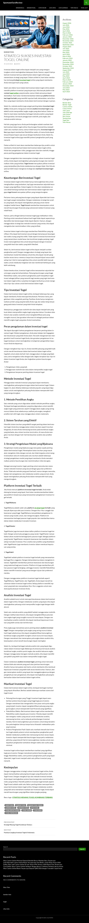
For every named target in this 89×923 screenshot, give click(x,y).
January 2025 (67, 60)
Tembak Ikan (67, 118)
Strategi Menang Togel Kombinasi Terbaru (18, 823)
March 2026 (67, 33)
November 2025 (68, 41)
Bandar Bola (20, 7)
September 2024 (68, 68)
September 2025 (68, 45)
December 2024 (68, 62)
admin (18, 64)
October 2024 (67, 66)
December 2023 (68, 86)
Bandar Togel (31, 7)
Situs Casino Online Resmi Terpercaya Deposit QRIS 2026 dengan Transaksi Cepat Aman (32, 868)
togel (5, 902)
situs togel (35, 807)
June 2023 (66, 88)
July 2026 (66, 25)
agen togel (9, 805)
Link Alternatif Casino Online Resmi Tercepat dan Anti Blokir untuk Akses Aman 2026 (32, 862)
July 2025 (66, 48)
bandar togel (20, 805)
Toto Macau (74, 7)
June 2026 (66, 27)
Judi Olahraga (63, 7)
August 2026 (67, 23)
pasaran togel (23, 807)
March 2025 (67, 56)
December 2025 (68, 39)
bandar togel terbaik (35, 805)
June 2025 (66, 50)
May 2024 (66, 76)
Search (5, 847)
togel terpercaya (11, 813)
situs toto (6, 909)
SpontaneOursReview (12, 2)
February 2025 (68, 58)
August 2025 (67, 46)
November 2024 (68, 64)
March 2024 (67, 80)
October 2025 (67, 43)
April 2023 (66, 91)
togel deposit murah (13, 810)
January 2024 (67, 84)
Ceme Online (42, 7)
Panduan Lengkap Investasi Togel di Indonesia (19, 831)
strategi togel (40, 508)
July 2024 (66, 72)
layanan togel (10, 807)
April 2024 (66, 78)
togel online (14, 93)
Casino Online (67, 106)
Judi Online (66, 114)
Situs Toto (6, 887)
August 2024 (67, 70)
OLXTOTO (50, 918)
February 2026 (68, 35)
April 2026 (66, 31)
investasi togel (24, 80)
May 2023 (66, 90)
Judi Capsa (52, 7)
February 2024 (68, 82)
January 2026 (67, 37)
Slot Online (66, 116)
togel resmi (38, 810)
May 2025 (66, 52)
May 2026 (66, 29)
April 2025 (66, 54)
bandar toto (7, 894)
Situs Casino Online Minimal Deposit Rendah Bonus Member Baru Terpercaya (29, 860)
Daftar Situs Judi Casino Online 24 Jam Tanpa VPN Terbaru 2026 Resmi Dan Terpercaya (32, 864)
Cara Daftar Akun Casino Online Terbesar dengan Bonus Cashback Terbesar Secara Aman (33, 866)
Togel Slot (84, 7)
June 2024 (66, 74)
